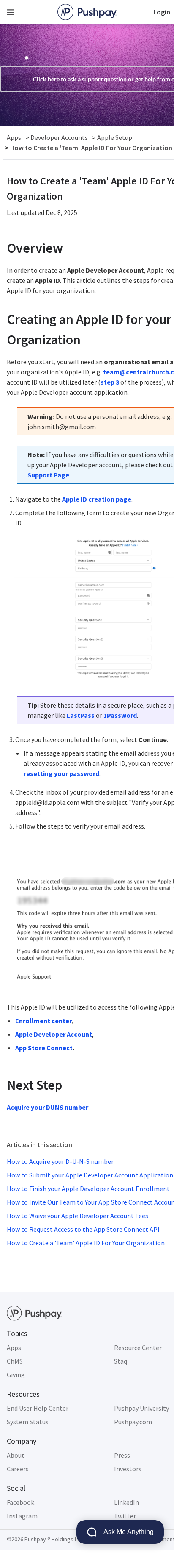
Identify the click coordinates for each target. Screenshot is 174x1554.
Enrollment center (43, 1020)
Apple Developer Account (53, 1034)
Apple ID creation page (96, 499)
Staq (120, 1361)
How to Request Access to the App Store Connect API (83, 1229)
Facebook (20, 1502)
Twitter (125, 1516)
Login (161, 12)
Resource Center (138, 1347)
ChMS (15, 1361)
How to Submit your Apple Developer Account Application (90, 1175)
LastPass (81, 715)
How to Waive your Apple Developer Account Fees (77, 1215)
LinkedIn (126, 1502)
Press (122, 1455)
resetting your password (61, 773)
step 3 (110, 382)
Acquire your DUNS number (47, 1107)
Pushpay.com (133, 1421)
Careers (18, 1469)
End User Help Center (37, 1408)
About (15, 1455)
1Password (120, 715)
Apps (14, 1347)
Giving (16, 1374)
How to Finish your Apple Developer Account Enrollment (88, 1188)
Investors (127, 1469)
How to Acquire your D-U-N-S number (60, 1161)
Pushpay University (141, 1408)
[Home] (87, 12)
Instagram (22, 1516)
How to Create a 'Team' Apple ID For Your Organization (86, 1243)
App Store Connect (44, 1047)
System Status (28, 1421)
